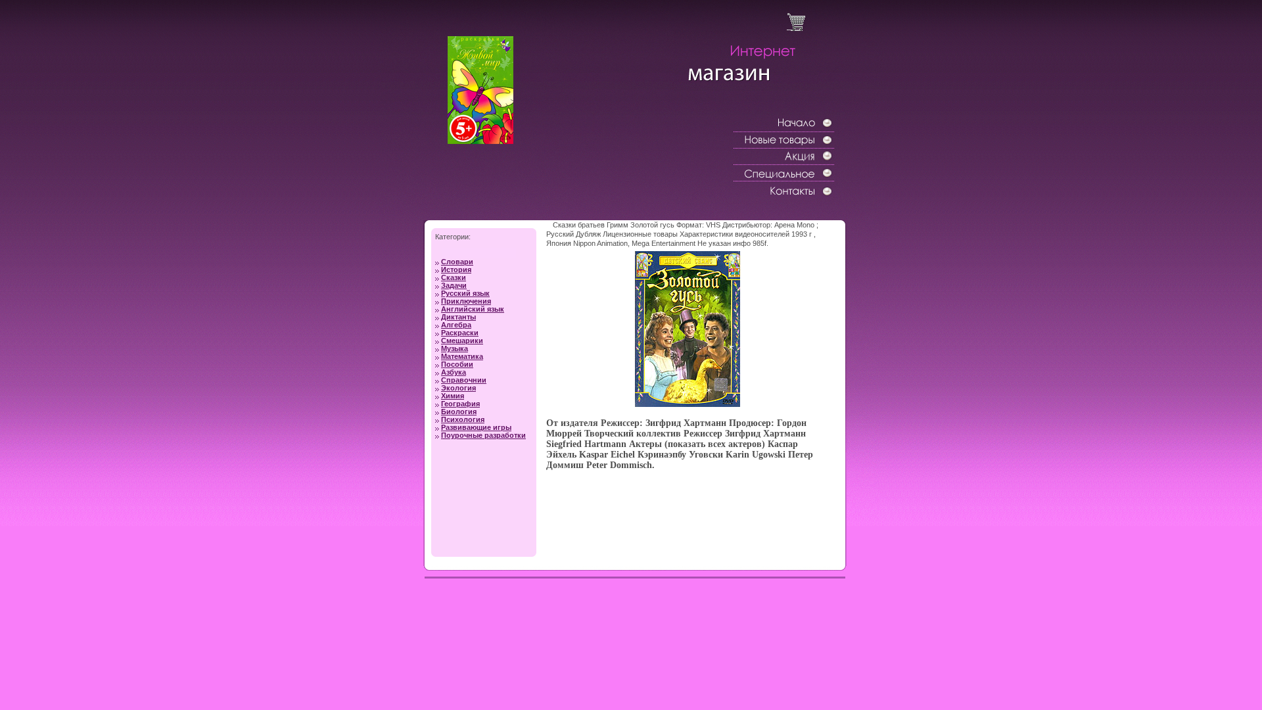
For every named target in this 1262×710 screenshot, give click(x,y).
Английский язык (472, 309)
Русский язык (465, 293)
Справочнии (463, 380)
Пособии (457, 364)
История (456, 269)
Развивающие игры (476, 427)
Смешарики (462, 340)
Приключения (466, 301)
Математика (462, 356)
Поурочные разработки (483, 435)
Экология (458, 388)
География (460, 404)
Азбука (453, 372)
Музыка (454, 348)
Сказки (453, 277)
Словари (457, 262)
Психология (462, 419)
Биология (459, 411)
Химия (452, 396)
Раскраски (460, 333)
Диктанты (458, 317)
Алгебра (456, 325)
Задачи (454, 285)
